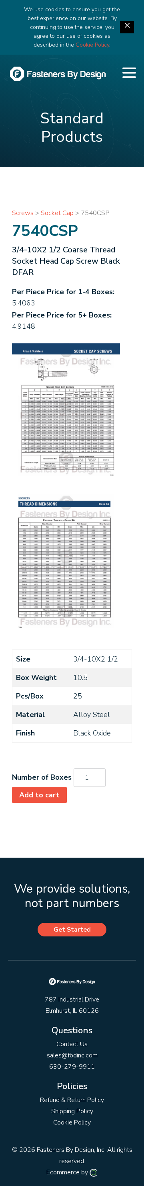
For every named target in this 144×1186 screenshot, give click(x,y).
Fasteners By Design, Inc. (71, 1149)
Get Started (72, 929)
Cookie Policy (92, 45)
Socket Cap (57, 212)
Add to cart (39, 795)
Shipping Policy (72, 1111)
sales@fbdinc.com (72, 1055)
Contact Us (72, 1044)
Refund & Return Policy (72, 1100)
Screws (23, 212)
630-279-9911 (72, 1066)
